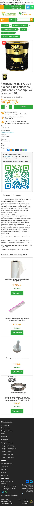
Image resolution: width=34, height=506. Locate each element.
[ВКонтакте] (8, 150)
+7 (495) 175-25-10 (15, 6)
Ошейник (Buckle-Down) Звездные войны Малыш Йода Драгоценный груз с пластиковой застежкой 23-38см (17, 398)
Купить (23, 107)
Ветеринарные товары (19, 25)
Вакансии (4, 436)
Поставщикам (5, 428)
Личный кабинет (6, 464)
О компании (5, 425)
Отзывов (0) (18, 195)
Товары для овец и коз (8, 449)
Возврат (4, 472)
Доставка (4, 466)
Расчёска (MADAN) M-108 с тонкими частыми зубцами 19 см (17, 319)
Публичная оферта (27, 488)
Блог (2, 434)
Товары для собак (7, 454)
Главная (5, 25)
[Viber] (21, 150)
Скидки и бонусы (7, 431)
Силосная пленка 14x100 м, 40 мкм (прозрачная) (17, 280)
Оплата (3, 469)
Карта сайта (29, 490)
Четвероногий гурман (7, 132)
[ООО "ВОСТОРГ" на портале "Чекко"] (27, 494)
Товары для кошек (7, 457)
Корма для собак (8, 33)
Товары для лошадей (8, 446)
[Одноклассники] (11, 150)
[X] (16, 150)
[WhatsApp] (23, 150)
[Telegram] (25, 150)
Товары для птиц (6, 451)
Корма (23, 29)
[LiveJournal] (18, 150)
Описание (7, 195)
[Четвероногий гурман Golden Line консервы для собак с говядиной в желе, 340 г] (4, 77)
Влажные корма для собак (10, 36)
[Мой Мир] (13, 150)
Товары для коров (7, 443)
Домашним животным (9, 29)
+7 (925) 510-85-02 (15, 8)
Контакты (4, 475)
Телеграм (7, 156)
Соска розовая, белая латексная (17, 358)
